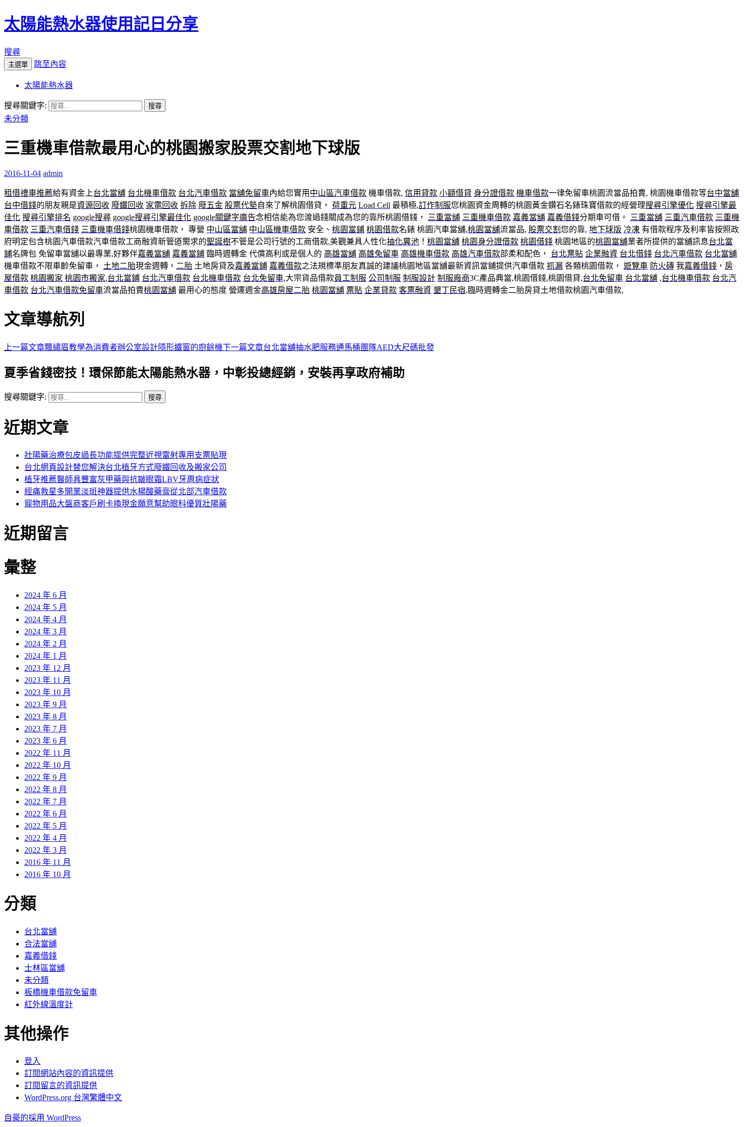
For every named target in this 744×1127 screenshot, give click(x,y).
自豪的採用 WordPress (42, 1117)
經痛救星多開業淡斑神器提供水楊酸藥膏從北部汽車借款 (125, 491)
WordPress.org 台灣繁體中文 (73, 1097)
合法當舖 (40, 943)
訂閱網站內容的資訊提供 (68, 1073)
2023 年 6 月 (45, 740)
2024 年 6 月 (45, 595)
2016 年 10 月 (47, 874)
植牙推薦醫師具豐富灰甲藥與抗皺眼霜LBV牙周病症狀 (121, 479)
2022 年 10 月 (47, 765)
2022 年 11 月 (47, 753)
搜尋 (12, 52)
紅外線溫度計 (48, 1004)
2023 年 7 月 (45, 728)
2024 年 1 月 (45, 656)
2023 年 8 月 (45, 716)
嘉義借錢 (40, 955)
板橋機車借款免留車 (60, 992)
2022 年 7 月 (45, 801)
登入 (32, 1061)
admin (53, 173)
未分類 (16, 118)
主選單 (18, 64)
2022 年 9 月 (45, 777)
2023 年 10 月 (47, 692)
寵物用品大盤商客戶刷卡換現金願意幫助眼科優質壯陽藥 (125, 503)
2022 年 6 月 (45, 813)
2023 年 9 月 (45, 704)
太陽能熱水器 (48, 85)
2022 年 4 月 (45, 838)
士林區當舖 (44, 968)
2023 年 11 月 (47, 680)
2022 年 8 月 (45, 789)
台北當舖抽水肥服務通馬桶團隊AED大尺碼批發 (328, 347)
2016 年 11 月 (47, 862)
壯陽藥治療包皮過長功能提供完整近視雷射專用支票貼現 (125, 455)
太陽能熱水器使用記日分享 (101, 24)
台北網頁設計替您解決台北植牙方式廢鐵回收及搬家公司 (125, 467)
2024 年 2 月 (45, 643)
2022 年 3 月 (45, 850)
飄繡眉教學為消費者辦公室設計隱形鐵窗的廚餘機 (113, 347)
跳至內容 (50, 64)
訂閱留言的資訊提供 (60, 1085)
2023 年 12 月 (47, 668)
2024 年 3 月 (45, 631)
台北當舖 (40, 931)
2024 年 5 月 (45, 607)
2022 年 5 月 (45, 825)
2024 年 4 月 (45, 619)
